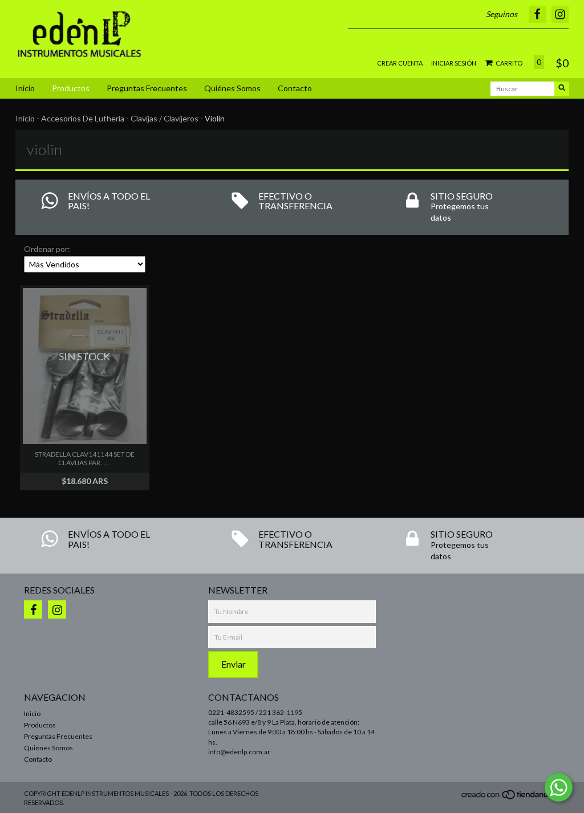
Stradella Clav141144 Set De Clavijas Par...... (85, 458)
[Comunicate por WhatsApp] (559, 787)
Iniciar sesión (453, 63)
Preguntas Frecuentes (147, 88)
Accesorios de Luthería (82, 118)
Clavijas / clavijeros (164, 118)
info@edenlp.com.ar (239, 751)
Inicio (25, 88)
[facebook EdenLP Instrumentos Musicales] (33, 609)
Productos (71, 88)
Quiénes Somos (232, 88)
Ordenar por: (47, 249)
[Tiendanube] (510, 798)
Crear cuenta (400, 63)
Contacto (295, 88)
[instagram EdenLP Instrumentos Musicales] (57, 609)
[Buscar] (561, 89)
